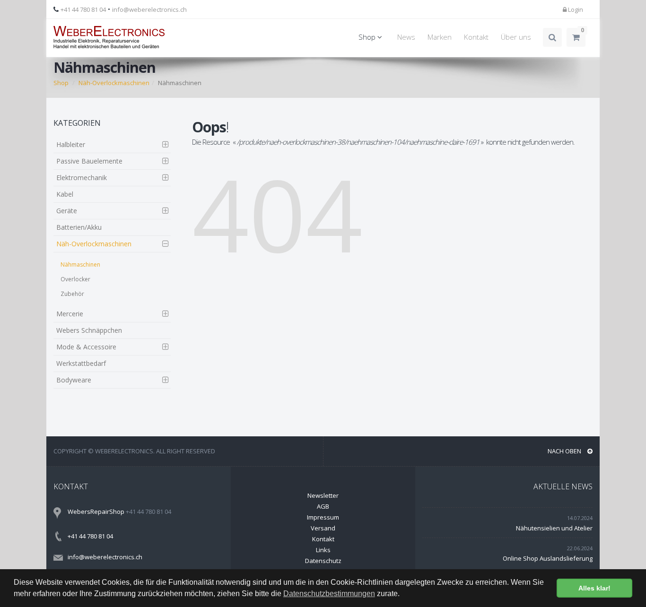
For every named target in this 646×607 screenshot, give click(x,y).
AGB (323, 506)
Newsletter (323, 495)
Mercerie (69, 313)
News (406, 37)
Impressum (323, 517)
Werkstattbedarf (81, 363)
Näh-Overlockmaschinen (93, 243)
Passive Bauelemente (89, 160)
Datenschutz (323, 560)
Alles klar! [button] (594, 588)
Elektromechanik (81, 177)
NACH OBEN (565, 451)
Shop (367, 37)
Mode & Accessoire (86, 346)
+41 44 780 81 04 (83, 9)
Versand (323, 528)
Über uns (516, 37)
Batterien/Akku (79, 227)
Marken (440, 37)
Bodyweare (73, 379)
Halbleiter (70, 144)
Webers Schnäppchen (89, 330)
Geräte (66, 210)
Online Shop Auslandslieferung (548, 558)
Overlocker (75, 279)
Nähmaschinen (80, 264)
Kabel (64, 194)
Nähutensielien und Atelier (554, 528)
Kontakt (476, 37)
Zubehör (72, 294)
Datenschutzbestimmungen (329, 594)
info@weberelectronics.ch (149, 9)
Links (323, 550)
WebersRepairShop (96, 511)
